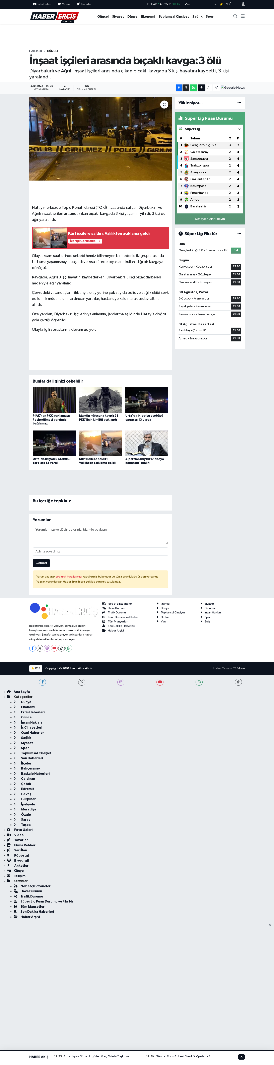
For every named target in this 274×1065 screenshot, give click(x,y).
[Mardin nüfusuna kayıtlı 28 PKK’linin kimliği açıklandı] (100, 400)
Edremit (27, 789)
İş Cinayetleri (31, 727)
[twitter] (81, 682)
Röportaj (21, 855)
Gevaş (25, 794)
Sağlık (197, 16)
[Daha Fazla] (201, 87)
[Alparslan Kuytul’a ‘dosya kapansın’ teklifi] (146, 443)
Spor (210, 16)
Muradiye (28, 809)
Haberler (35, 51)
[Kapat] (271, 925)
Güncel (103, 16)
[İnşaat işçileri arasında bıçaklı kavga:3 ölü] (100, 139)
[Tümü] (239, 103)
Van (163, 621)
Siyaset (118, 16)
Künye (19, 870)
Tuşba (25, 824)
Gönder (41, 563)
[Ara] (235, 16)
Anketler (21, 865)
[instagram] (120, 682)
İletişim (19, 876)
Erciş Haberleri (32, 712)
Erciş (207, 621)
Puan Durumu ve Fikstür (123, 617)
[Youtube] (54, 648)
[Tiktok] (61, 648)
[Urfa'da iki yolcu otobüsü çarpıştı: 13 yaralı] (146, 400)
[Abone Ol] (233, 87)
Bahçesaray (30, 768)
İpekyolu (27, 804)
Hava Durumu (116, 608)
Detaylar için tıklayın (210, 219)
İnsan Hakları (213, 612)
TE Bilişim (239, 668)
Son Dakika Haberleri (121, 625)
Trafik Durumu (117, 612)
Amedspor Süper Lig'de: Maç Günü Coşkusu (96, 1056)
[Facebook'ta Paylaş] (179, 87)
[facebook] (42, 682)
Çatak (25, 784)
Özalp (25, 814)
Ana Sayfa (22, 691)
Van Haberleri (31, 758)
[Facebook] (32, 648)
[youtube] (159, 682)
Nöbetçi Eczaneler (120, 603)
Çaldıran (27, 778)
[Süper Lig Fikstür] (239, 234)
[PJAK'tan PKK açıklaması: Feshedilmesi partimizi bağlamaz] (54, 400)
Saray (25, 819)
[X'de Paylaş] (186, 87)
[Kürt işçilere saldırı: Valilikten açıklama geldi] (100, 443)
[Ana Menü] (243, 16)
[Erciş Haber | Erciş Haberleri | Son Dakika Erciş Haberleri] (54, 16)
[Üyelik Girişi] (241, 4)
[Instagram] (47, 648)
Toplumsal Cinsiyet (173, 16)
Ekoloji (165, 617)
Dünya (132, 16)
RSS (37, 668)
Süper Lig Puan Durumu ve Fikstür (47, 901)
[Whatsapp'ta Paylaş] (193, 87)
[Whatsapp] (68, 648)
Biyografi (21, 860)
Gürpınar (28, 799)
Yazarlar (86, 4)
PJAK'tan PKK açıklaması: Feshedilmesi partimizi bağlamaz (51, 419)
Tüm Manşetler (118, 621)
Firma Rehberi (25, 845)
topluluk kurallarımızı (69, 576)
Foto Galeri (44, 4)
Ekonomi (148, 16)
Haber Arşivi (116, 630)
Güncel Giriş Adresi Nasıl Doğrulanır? (182, 1056)
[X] (40, 648)
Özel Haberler (32, 732)
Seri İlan (20, 850)
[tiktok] (238, 682)
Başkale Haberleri (35, 773)
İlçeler (25, 763)
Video (66, 4)
